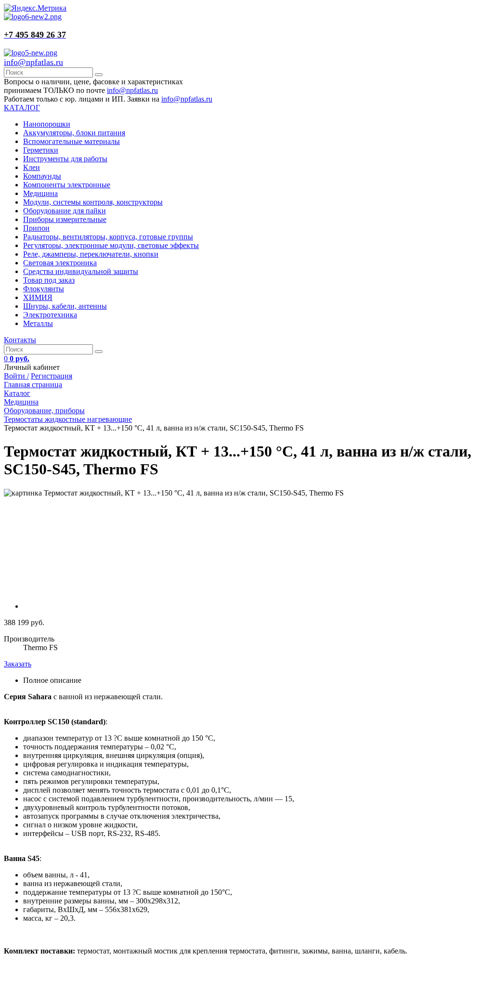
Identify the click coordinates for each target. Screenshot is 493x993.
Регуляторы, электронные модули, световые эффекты (111, 245)
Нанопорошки (46, 124)
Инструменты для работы (65, 159)
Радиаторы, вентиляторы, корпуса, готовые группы (108, 237)
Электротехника (50, 315)
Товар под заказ (49, 280)
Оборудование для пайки (64, 211)
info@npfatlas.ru (33, 62)
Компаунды (42, 176)
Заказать (17, 664)
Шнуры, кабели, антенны (65, 306)
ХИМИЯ (37, 297)
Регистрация (51, 376)
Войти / (16, 376)
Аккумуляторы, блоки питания (74, 133)
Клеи (31, 167)
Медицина (40, 193)
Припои (36, 228)
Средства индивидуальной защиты (80, 271)
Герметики (40, 150)
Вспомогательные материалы (71, 141)
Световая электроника (60, 263)
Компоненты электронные (66, 185)
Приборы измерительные (64, 219)
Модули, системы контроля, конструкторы (93, 202)
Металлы (38, 323)
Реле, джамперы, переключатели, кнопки (90, 254)
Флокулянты (43, 289)
